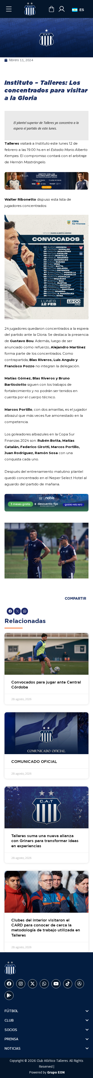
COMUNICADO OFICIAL (34, 762)
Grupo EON (56, 1072)
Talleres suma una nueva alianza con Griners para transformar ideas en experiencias (45, 841)
